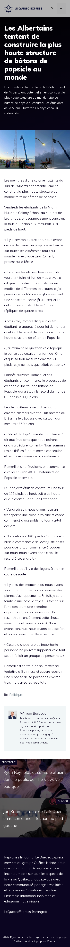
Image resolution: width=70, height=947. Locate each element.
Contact (52, 941)
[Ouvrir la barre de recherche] (52, 8)
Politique (16, 695)
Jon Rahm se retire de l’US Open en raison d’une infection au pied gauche (33, 818)
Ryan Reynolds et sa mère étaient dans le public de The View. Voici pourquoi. (34, 779)
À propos (39, 941)
